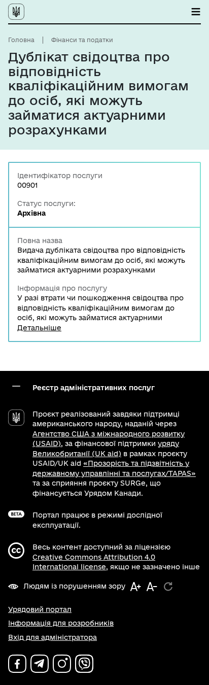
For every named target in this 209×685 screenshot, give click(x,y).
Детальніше (39, 328)
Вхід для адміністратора (52, 637)
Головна (21, 40)
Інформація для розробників (61, 623)
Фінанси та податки (82, 40)
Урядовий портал (40, 609)
